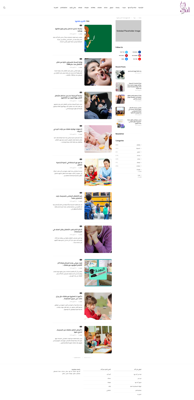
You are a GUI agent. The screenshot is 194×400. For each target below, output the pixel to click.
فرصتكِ (80, 7)
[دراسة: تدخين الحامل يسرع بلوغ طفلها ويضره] (98, 38)
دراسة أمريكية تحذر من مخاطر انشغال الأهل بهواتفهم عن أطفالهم (68, 96)
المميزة (128, 148)
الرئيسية (140, 7)
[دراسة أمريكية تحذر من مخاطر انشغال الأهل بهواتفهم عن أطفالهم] (98, 105)
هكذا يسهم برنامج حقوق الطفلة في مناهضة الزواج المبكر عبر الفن (134, 97)
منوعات (86, 7)
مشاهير (78, 373)
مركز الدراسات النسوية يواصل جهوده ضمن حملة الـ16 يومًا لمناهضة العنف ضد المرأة (134, 85)
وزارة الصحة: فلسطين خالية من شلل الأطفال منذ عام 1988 (69, 63)
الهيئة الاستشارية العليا (135, 386)
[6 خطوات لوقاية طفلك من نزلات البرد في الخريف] (98, 139)
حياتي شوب (72, 7)
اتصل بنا (56, 7)
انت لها (70, 371)
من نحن (139, 378)
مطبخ (74, 373)
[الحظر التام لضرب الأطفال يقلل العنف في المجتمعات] (98, 239)
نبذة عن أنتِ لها (132, 7)
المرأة (74, 371)
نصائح (63, 373)
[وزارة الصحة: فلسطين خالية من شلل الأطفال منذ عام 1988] (98, 72)
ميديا (124, 7)
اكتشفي (108, 390)
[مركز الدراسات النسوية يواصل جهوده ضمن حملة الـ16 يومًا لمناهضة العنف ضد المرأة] (120, 87)
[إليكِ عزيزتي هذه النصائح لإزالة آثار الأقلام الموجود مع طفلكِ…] (98, 272)
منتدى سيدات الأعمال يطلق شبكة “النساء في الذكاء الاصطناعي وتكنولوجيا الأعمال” (134, 110)
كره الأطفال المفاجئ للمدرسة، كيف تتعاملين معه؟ (69, 197)
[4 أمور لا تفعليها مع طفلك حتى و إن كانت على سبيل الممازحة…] (98, 306)
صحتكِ (105, 7)
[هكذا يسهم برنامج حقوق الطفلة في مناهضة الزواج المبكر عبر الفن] (120, 99)
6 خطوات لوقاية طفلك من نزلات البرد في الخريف (67, 130)
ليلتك (109, 386)
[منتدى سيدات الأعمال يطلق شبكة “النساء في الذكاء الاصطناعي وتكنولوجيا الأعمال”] (120, 111)
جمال (66, 371)
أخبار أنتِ (109, 374)
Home (140, 18)
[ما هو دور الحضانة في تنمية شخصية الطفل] (98, 172)
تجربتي (111, 7)
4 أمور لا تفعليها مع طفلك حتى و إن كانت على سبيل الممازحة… (69, 297)
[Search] (4, 8)
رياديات (117, 7)
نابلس (67, 373)
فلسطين (55, 371)
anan (81, 34)
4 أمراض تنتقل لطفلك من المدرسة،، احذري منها (69, 330)
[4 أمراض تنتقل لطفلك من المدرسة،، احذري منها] (98, 339)
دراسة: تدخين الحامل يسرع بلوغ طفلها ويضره (68, 29)
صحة (59, 371)
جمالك (109, 378)
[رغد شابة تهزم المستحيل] (120, 74)
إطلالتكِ (93, 7)
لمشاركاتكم (63, 7)
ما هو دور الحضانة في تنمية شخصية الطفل (69, 163)
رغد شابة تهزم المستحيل (134, 71)
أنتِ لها (78, 371)
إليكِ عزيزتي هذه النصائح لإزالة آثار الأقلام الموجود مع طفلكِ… (70, 264)
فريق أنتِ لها (138, 382)
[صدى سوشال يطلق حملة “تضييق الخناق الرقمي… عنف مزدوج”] (120, 123)
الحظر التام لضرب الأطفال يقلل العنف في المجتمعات (67, 230)
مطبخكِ (99, 7)
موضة (109, 382)
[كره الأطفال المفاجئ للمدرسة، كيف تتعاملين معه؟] (98, 205)
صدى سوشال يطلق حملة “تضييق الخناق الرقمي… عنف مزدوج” (134, 121)
